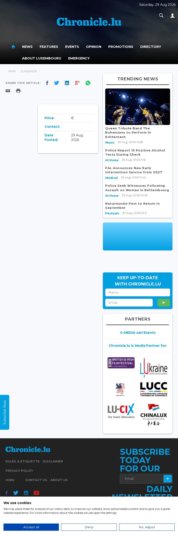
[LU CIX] (121, 411)
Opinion (93, 47)
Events (72, 47)
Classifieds (29, 71)
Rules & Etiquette (23, 461)
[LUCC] (153, 389)
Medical (111, 178)
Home (12, 71)
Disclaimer (53, 461)
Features (49, 47)
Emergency (79, 58)
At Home (112, 160)
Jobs (10, 480)
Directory (150, 47)
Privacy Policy (19, 470)
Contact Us (36, 480)
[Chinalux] (153, 415)
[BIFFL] (121, 362)
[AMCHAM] (121, 389)
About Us (59, 480)
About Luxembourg (41, 58)
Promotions (120, 47)
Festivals (112, 213)
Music (109, 142)
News (27, 47)
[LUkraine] (153, 367)
